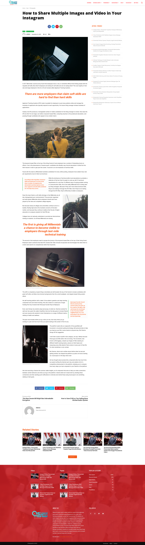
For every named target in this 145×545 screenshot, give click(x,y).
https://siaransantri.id (41, 410)
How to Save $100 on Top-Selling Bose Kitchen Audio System (74, 399)
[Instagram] (94, 513)
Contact (115, 543)
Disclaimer (105, 543)
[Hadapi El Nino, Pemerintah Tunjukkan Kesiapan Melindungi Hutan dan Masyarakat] (31, 439)
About (111, 543)
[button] (142, 3)
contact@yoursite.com (66, 536)
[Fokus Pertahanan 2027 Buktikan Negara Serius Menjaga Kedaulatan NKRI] (52, 439)
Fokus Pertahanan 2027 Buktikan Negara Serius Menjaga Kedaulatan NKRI (52, 449)
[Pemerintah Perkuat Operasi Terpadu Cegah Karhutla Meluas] (72, 439)
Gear (27, 8)
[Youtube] (103, 513)
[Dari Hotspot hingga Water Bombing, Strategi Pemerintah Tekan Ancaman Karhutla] (92, 439)
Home (23, 8)
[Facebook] (49, 26)
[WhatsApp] (61, 26)
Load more (72, 456)
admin (28, 34)
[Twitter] (53, 26)
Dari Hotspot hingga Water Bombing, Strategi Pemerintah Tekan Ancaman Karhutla (91, 449)
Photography (32, 8)
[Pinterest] (57, 26)
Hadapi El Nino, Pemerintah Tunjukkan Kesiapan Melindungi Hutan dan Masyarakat (31, 449)
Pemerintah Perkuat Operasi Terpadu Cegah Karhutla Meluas (107, 40)
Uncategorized (26, 445)
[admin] (24, 34)
